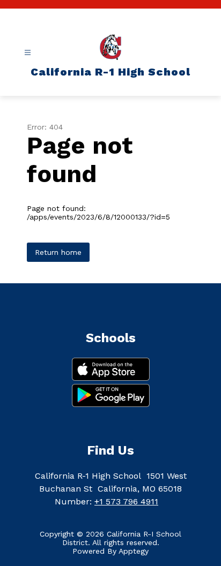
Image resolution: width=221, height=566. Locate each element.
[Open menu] (27, 53)
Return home (58, 252)
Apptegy (134, 551)
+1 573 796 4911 (126, 501)
